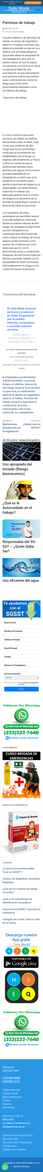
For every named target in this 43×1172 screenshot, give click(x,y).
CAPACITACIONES (13, 380)
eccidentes (18, 384)
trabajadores (26, 412)
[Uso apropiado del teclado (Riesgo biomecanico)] (21, 451)
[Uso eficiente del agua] (21, 567)
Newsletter (9, 1107)
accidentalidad (27, 377)
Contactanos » (22, 334)
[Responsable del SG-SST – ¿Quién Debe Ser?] (21, 528)
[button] (5, 1167)
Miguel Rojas (11, 28)
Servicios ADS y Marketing (17, 1142)
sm (16, 412)
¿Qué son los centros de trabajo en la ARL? (20, 890)
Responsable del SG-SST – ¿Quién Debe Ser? (19, 546)
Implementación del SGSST (18, 1135)
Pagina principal (11, 1089)
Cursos (6, 1100)
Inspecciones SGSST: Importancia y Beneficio (21, 911)
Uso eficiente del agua (21, 580)
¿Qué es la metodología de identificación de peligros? (17, 901)
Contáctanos (10, 1145)
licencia (19, 387)
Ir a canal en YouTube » (22, 339)
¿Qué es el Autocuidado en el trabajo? (17, 508)
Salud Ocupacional (14, 32)
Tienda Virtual (10, 1093)
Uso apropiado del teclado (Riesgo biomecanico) (17, 469)
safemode (8, 412)
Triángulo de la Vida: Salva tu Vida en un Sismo (21, 921)
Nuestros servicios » (20, 338)
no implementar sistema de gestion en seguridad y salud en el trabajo (21, 395)
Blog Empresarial (12, 1096)
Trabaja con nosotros (14, 1149)
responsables (10, 408)
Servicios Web (10, 1138)
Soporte (7, 1104)
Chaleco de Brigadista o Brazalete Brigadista (21, 880)
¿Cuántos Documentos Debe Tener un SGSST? (18, 870)
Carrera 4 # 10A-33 (13, 1116)
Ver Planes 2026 (33, 3)
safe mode (24, 408)
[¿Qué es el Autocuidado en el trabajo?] (21, 490)
